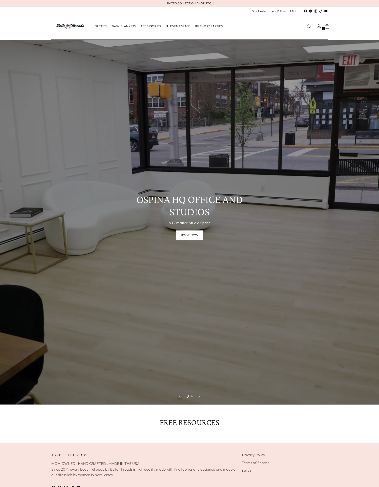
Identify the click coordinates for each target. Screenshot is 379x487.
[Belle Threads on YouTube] (326, 11)
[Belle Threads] (70, 26)
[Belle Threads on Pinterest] (310, 11)
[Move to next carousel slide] (198, 396)
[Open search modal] (309, 26)
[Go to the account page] (317, 26)
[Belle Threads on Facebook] (305, 11)
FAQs (246, 470)
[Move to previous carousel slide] (180, 396)
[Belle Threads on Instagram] (315, 11)
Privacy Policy (253, 454)
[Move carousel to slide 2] (192, 396)
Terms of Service (255, 462)
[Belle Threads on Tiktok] (321, 11)
